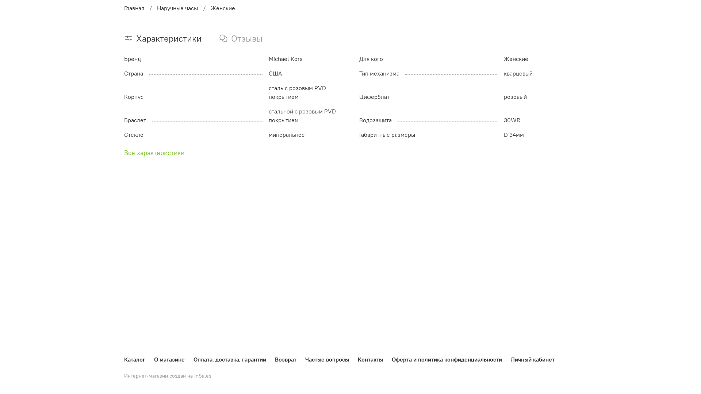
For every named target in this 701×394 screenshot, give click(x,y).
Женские (223, 8)
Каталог (134, 359)
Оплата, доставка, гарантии (230, 359)
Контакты (370, 359)
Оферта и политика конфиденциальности (447, 359)
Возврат (285, 359)
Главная (134, 8)
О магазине (169, 359)
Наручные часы (177, 8)
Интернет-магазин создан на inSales (167, 375)
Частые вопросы (327, 359)
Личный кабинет (533, 359)
